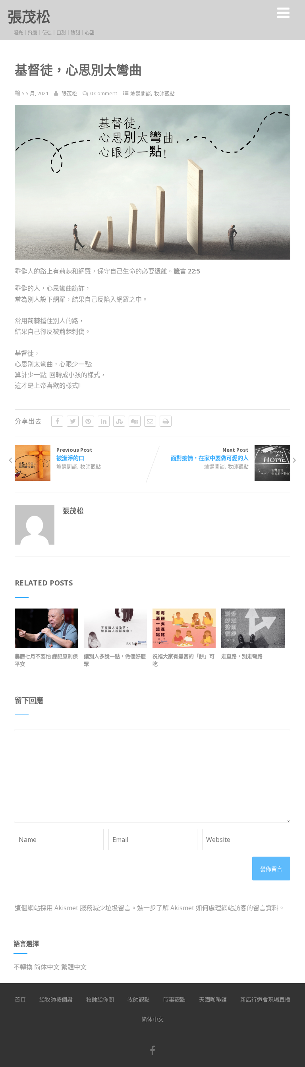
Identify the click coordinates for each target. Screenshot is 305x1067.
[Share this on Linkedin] (104, 421)
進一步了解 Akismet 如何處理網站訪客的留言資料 (207, 907)
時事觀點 (174, 999)
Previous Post (74, 454)
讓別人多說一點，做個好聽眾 (115, 660)
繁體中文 (74, 967)
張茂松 (29, 17)
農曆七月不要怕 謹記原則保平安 (46, 660)
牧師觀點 (164, 93)
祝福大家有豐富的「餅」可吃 (183, 660)
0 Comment (103, 93)
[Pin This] (88, 421)
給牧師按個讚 (56, 999)
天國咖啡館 (213, 999)
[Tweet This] (73, 421)
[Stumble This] (119, 421)
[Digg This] (135, 421)
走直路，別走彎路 (242, 656)
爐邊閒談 (140, 93)
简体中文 (47, 967)
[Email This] (150, 421)
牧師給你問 (100, 999)
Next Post (210, 454)
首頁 (20, 999)
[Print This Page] (166, 421)
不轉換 (23, 967)
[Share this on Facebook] (57, 421)
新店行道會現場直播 (265, 999)
